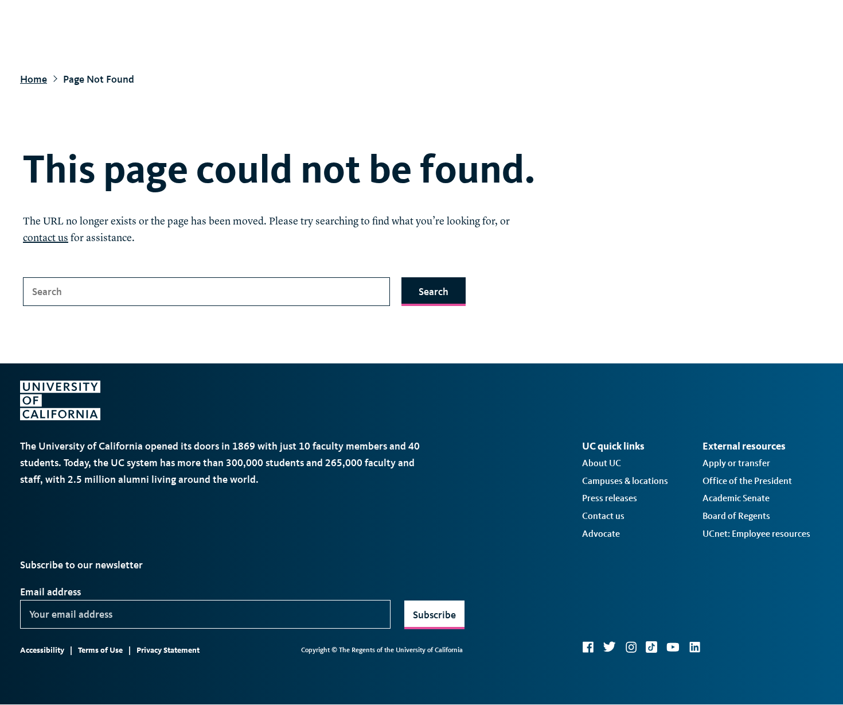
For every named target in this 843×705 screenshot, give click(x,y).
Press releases (609, 498)
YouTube (673, 647)
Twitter (609, 647)
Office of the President (747, 480)
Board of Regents (736, 515)
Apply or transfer (736, 463)
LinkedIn (694, 647)
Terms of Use (100, 650)
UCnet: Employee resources (756, 533)
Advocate (601, 533)
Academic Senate (736, 498)
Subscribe (434, 615)
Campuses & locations (625, 480)
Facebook (588, 647)
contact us (45, 238)
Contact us (603, 515)
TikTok (651, 647)
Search (433, 291)
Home (33, 79)
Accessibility (42, 650)
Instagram (631, 647)
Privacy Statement (168, 650)
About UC (601, 463)
